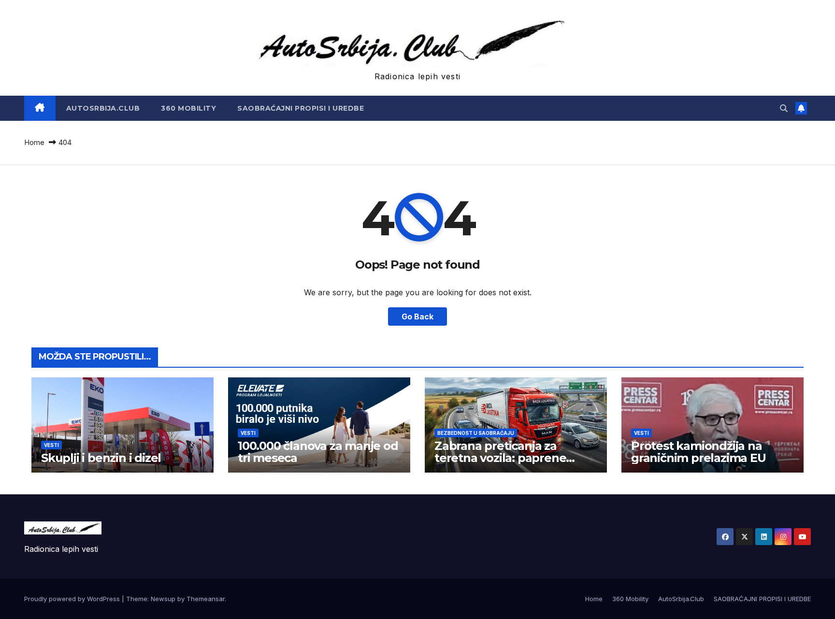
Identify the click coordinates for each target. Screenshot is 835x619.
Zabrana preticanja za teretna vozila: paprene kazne (500, 458)
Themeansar (206, 599)
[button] (784, 108)
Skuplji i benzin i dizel (101, 458)
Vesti (51, 445)
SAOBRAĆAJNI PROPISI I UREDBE (300, 108)
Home (34, 142)
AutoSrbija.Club (103, 108)
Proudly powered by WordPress (73, 599)
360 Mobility (188, 108)
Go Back (417, 316)
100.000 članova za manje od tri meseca (318, 452)
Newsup (163, 599)
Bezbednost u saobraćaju (475, 433)
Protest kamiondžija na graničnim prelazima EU (698, 452)
